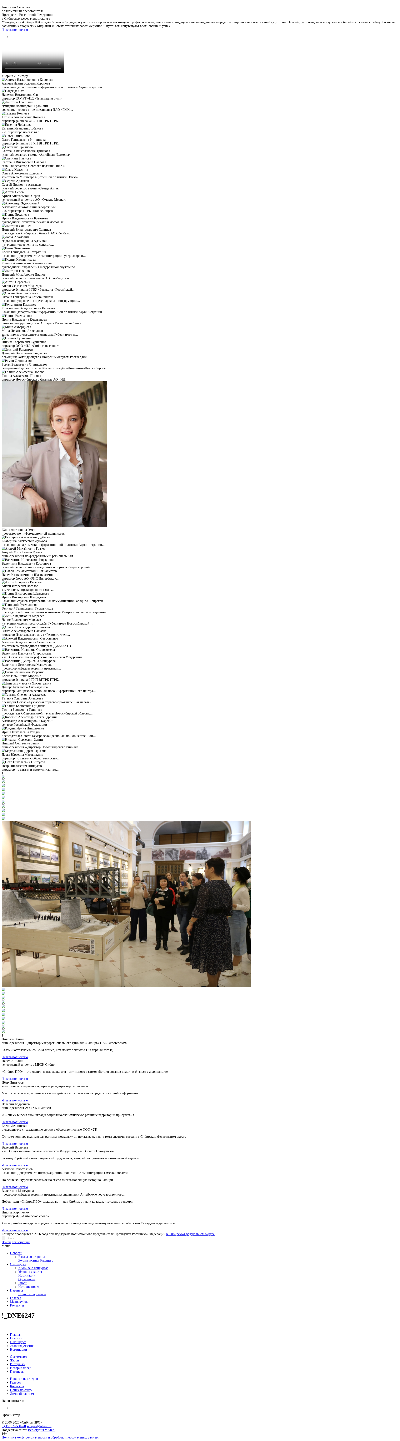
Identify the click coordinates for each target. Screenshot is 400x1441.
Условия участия (30, 1271)
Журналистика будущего (35, 1260)
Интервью (17, 1364)
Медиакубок (19, 1301)
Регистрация (21, 1242)
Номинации (26, 1275)
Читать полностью (15, 29)
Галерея (15, 1298)
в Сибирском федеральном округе (190, 1234)
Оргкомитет (26, 1279)
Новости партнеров (32, 1294)
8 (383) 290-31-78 (14, 1426)
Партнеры (17, 1290)
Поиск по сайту (21, 1390)
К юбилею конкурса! (33, 1268)
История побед (29, 1286)
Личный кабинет (22, 1393)
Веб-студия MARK (41, 1430)
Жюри (22, 1283)
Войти (6, 1242)
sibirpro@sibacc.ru (39, 1426)
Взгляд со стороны (31, 1256)
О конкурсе (18, 1264)
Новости (16, 1253)
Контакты (17, 1305)
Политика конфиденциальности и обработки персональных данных (50, 1437)
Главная (15, 1334)
